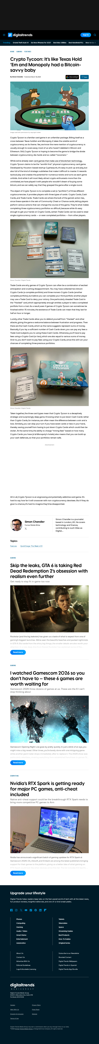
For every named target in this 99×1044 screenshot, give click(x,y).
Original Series (64, 943)
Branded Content (65, 957)
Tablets (61, 919)
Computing (20, 923)
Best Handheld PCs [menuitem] (76, 43)
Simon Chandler (17, 77)
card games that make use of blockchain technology (58, 160)
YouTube (26, 910)
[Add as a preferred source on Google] (72, 77)
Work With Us (14, 1009)
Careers (12, 1005)
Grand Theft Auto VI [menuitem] (20, 43)
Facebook (11, 910)
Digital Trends (16, 38)
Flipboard (45, 910)
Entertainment (22, 939)
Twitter (21, 910)
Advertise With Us (23, 961)
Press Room (35, 1009)
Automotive (21, 943)
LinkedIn (40, 910)
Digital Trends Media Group (24, 1029)
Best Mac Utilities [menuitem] (59, 43)
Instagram (16, 910)
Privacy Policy (36, 1005)
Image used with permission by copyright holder (25, 132)
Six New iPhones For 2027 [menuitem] (41, 43)
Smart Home (21, 935)
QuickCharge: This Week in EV (31, 546)
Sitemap (34, 1014)
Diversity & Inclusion (17, 1014)
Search (95, 35)
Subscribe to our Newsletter (69, 953)
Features (13, 546)
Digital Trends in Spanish (68, 965)
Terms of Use (14, 1018)
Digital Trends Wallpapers (68, 961)
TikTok (31, 910)
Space (61, 927)
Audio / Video (21, 931)
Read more (18, 652)
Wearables (63, 923)
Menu (4, 35)
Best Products (64, 935)
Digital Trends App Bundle (68, 969)
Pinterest (35, 910)
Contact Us (20, 957)
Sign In (86, 35)
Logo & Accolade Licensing (26, 969)
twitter (26, 529)
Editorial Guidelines (23, 965)
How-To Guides (65, 939)
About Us (19, 953)
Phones (19, 919)
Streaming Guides (66, 931)
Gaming (19, 927)
